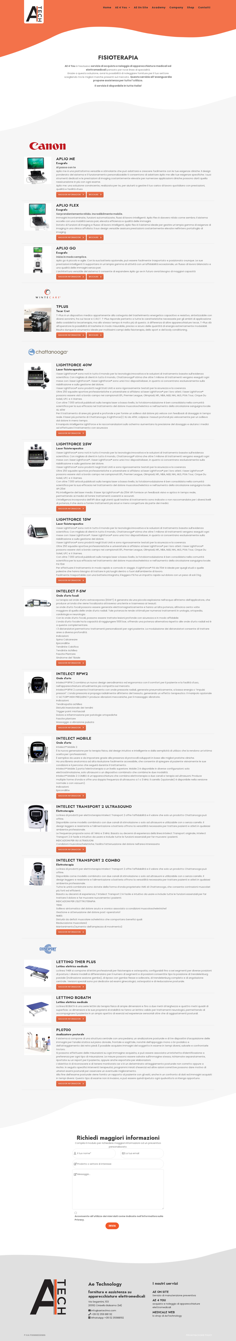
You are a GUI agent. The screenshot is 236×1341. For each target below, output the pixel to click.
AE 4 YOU (159, 1300)
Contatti (204, 7)
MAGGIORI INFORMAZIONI (69, 194)
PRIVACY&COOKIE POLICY (199, 1335)
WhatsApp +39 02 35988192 (107, 1317)
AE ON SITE (161, 1292)
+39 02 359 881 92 (101, 1314)
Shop (190, 7)
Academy (159, 7)
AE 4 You (121, 7)
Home (107, 7)
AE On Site (141, 7)
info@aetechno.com (103, 1310)
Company (176, 7)
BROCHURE (93, 194)
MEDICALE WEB (164, 1312)
